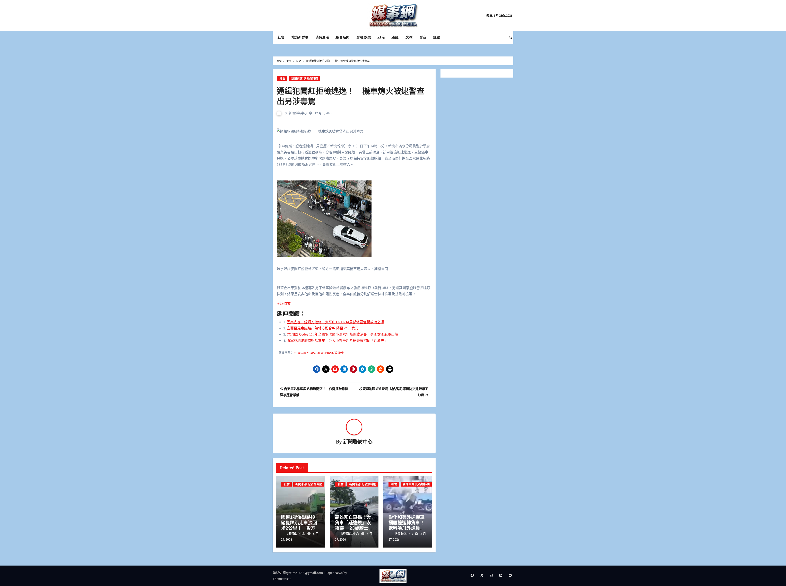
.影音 (422, 37)
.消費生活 (322, 37)
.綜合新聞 (342, 37)
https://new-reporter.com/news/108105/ (319, 352)
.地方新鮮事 (299, 37)
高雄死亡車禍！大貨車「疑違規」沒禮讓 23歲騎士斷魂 (354, 525)
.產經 (395, 37)
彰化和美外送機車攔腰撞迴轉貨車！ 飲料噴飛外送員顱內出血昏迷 (408, 525)
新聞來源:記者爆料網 (304, 78)
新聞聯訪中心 (298, 113)
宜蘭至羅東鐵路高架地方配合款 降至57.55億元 (322, 328)
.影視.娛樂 (363, 37)
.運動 (436, 37)
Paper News (334, 572)
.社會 (281, 37)
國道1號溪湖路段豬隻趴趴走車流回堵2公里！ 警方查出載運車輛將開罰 (299, 528)
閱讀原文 (284, 303)
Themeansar (281, 578)
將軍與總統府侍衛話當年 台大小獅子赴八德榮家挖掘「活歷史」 (337, 340)
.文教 (409, 37)
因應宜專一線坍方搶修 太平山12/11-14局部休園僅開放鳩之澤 (335, 322)
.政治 (381, 37)
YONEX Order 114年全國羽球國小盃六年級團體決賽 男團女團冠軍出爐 (342, 334)
